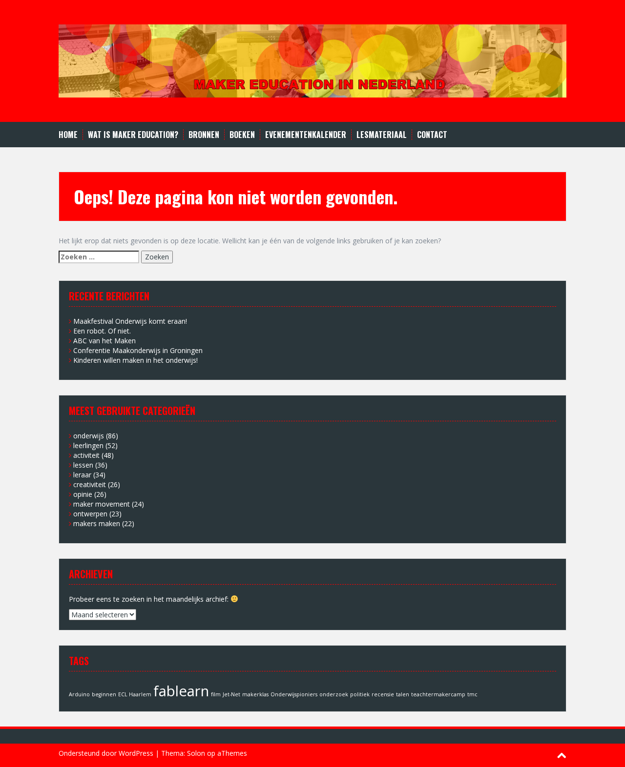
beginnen (104, 694)
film (216, 694)
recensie (383, 694)
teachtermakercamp (438, 694)
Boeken (242, 134)
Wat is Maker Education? (133, 134)
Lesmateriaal (381, 134)
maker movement (101, 504)
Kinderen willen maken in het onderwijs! (135, 360)
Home (68, 134)
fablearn (181, 691)
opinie (82, 494)
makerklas (255, 694)
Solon (196, 753)
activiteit (86, 455)
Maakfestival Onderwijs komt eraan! (130, 321)
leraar (82, 474)
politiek (360, 694)
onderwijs (88, 435)
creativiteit (89, 484)
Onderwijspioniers (294, 694)
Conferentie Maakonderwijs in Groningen (138, 350)
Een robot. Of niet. (102, 330)
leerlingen (88, 445)
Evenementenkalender (305, 134)
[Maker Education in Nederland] (312, 60)
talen (402, 694)
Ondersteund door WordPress (106, 753)
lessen (83, 465)
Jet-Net (231, 694)
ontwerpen (90, 513)
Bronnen (203, 134)
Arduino (79, 694)
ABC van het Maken (104, 340)
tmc (472, 694)
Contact (432, 134)
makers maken (96, 523)
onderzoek (333, 694)
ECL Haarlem (134, 694)
